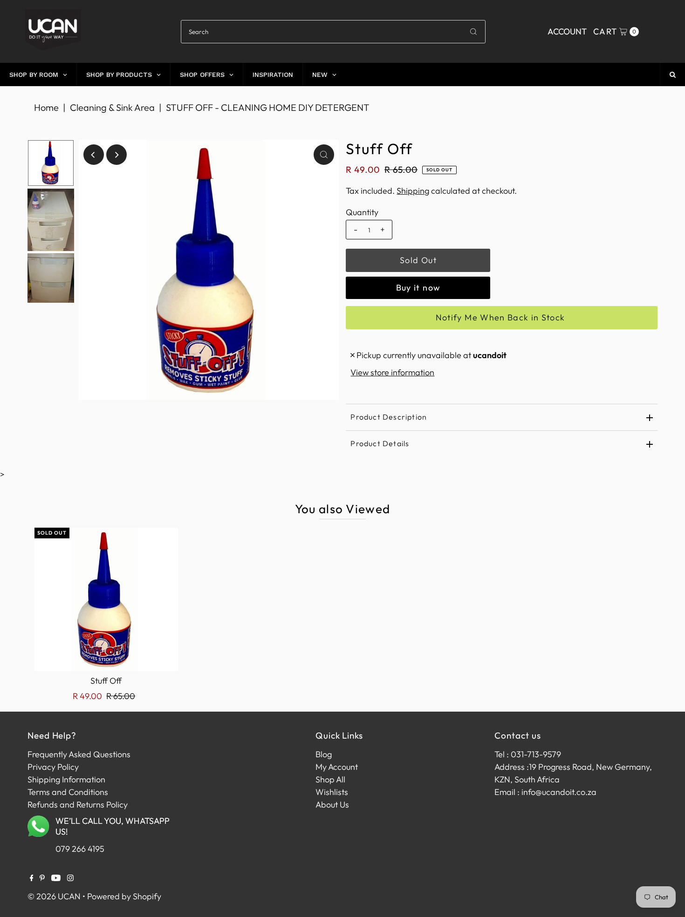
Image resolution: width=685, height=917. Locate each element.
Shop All (330, 779)
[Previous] (93, 154)
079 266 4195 (79, 848)
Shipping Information (66, 779)
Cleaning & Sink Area (112, 107)
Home (46, 107)
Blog (323, 754)
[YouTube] (56, 878)
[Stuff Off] (106, 599)
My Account (336, 766)
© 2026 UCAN (54, 896)
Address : (511, 766)
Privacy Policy (53, 766)
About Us (332, 804)
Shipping (413, 190)
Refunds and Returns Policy (77, 804)
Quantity (362, 212)
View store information (392, 372)
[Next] (116, 154)
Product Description (388, 416)
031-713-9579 (536, 754)
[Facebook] (32, 878)
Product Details (379, 443)
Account (567, 31)
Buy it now (418, 287)
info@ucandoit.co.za (558, 792)
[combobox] (333, 31)
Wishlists (331, 792)
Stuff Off (106, 680)
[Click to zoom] (324, 154)
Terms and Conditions (67, 792)
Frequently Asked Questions (78, 754)
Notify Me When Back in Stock (500, 317)
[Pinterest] (42, 878)
